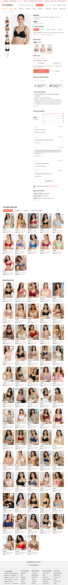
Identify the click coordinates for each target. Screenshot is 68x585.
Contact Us (40, 1)
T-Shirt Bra (12, 11)
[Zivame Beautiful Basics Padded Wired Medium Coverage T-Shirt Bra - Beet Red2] (45, 242)
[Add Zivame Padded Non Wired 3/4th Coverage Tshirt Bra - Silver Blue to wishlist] (13, 431)
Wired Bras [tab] (26, 210)
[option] (7, 20)
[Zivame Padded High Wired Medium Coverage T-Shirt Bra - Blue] (21, 263)
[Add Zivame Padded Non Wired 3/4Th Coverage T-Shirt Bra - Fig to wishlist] (62, 579)
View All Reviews (49, 181)
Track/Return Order (32, 1)
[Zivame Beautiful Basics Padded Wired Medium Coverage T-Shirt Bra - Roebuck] (21, 220)
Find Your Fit (57, 63)
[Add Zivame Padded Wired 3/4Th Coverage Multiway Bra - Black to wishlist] (13, 494)
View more (36, 106)
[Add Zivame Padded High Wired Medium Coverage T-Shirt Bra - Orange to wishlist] (25, 284)
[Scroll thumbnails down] (7, 56)
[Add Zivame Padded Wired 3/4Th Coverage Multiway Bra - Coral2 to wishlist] (62, 473)
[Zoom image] (21, 29)
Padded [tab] (36, 29)
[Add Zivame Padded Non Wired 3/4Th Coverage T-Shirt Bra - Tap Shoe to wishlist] (25, 347)
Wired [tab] (42, 29)
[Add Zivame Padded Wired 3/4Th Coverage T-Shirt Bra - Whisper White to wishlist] (62, 347)
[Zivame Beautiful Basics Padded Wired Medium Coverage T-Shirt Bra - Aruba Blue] (8, 220)
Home (4, 11)
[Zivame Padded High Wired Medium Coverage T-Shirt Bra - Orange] (21, 290)
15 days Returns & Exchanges (57, 85)
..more (42, 153)
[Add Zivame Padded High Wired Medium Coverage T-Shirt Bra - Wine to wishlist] (13, 257)
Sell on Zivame (53, 1)
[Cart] (55, 5)
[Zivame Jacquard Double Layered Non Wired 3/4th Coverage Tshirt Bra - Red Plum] (33, 290)
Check (61, 80)
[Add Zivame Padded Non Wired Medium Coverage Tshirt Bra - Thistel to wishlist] (25, 494)
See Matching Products (47, 34)
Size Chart (41, 63)
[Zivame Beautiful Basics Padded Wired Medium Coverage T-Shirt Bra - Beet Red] (8, 242)
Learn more (36, 34)
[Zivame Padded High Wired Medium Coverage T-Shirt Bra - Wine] (8, 263)
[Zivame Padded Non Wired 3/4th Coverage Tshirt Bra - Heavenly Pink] (8, 479)
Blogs (25, 1)
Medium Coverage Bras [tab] (36, 210)
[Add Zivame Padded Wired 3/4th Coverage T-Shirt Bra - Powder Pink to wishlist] (13, 347)
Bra (7, 11)
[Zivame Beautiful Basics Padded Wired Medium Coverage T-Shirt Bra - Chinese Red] (33, 220)
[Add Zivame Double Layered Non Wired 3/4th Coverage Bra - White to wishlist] (62, 515)
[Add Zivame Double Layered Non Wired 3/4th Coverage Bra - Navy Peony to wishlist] (38, 431)
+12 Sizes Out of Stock (38, 58)
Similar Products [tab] (8, 210)
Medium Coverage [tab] (50, 29)
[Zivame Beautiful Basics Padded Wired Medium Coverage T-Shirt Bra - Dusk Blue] (58, 220)
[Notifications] (47, 5)
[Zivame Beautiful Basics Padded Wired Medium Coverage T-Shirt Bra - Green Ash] (58, 242)
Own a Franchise (61, 1)
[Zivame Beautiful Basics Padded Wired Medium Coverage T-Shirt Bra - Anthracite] (45, 220)
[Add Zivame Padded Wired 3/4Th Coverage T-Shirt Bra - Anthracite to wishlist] (13, 284)
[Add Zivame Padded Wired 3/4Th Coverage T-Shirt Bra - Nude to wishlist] (25, 305)
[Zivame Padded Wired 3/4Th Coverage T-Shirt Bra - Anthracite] (8, 290)
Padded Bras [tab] (18, 210)
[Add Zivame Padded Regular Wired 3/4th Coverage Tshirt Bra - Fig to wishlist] (38, 558)
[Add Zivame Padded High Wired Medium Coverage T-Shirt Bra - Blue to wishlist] (25, 257)
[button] (32, 5)
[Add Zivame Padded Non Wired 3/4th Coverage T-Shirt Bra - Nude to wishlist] (62, 284)
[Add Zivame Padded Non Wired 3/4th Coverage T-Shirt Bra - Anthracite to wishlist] (13, 389)
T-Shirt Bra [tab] (60, 29)
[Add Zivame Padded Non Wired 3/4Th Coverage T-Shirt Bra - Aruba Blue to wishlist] (25, 558)
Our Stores (46, 1)
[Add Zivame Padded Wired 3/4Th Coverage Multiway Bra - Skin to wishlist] (62, 326)
